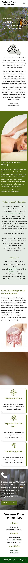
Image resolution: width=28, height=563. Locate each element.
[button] (24, 3)
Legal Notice (14, 550)
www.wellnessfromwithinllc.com (14, 214)
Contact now (9, 503)
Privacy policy (14, 553)
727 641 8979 (12, 269)
